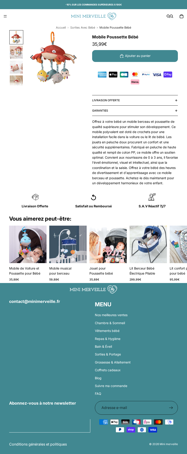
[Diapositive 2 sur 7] (16, 52)
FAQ (98, 393)
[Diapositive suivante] (76, 58)
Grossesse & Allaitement (113, 362)
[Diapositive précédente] (30, 58)
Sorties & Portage (108, 354)
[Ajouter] (39, 256)
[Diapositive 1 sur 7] (16, 37)
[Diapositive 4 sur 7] (16, 81)
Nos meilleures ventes (111, 315)
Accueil (61, 27)
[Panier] (182, 16)
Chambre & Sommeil (110, 323)
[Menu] (5, 16)
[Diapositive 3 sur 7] (16, 67)
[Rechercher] (168, 16)
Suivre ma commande (111, 386)
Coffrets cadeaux (108, 370)
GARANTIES (100, 110)
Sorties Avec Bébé (82, 27)
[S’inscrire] (171, 408)
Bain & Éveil (103, 346)
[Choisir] (120, 256)
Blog (98, 378)
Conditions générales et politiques (38, 444)
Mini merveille (169, 444)
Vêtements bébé (107, 331)
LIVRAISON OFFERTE (106, 100)
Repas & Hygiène (107, 338)
